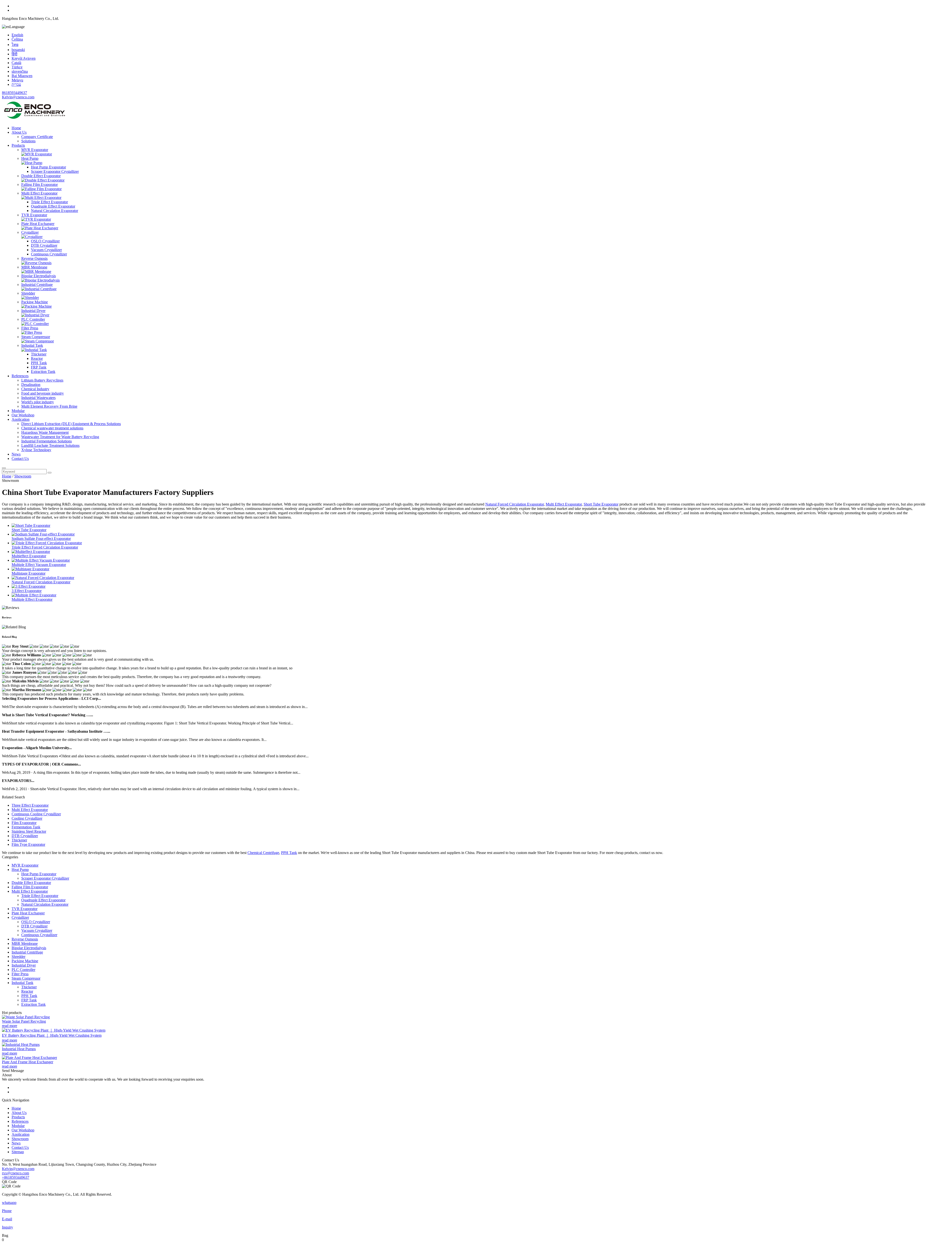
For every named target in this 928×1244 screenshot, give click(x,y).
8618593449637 (14, 93)
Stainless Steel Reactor (29, 831)
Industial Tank (32, 345)
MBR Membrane (34, 267)
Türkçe (17, 67)
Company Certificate (37, 137)
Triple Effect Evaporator (49, 202)
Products (18, 145)
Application (20, 419)
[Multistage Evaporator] (30, 569)
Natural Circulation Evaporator (54, 211)
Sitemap (18, 1152)
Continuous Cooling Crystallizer (36, 814)
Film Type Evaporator (28, 844)
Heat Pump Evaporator (48, 167)
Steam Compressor (35, 337)
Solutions (28, 141)
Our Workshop (23, 415)
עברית (16, 84)
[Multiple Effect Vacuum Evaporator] (41, 560)
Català (16, 63)
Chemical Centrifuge (263, 853)
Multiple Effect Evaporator (32, 599)
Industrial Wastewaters (38, 398)
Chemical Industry (35, 389)
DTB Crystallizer (44, 245)
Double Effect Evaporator (41, 176)
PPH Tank (39, 363)
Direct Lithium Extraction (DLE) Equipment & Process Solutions (71, 424)
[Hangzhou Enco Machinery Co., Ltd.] (34, 120)
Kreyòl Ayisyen (24, 58)
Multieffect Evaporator (29, 556)
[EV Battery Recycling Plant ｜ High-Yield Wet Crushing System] (53, 1030)
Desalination (30, 385)
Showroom (22, 476)
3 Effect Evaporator (27, 591)
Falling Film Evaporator (39, 184)
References (20, 376)
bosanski (18, 50)
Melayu (17, 80)
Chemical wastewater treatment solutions (52, 428)
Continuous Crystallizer (49, 254)
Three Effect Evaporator (30, 805)
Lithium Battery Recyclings (42, 380)
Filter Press (29, 328)
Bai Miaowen (22, 76)
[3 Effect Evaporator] (28, 586)
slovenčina (20, 71)
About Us (19, 132)
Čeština (17, 39)
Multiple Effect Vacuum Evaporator (39, 565)
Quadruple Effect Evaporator (53, 206)
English (17, 35)
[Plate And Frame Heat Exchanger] (29, 1058)
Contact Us (20, 458)
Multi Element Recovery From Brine (49, 406)
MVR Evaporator (34, 150)
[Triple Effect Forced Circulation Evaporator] (47, 543)
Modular (18, 411)
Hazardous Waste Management (45, 432)
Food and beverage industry (42, 393)
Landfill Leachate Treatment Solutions (50, 445)
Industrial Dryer (33, 311)
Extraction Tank (43, 371)
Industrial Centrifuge (37, 284)
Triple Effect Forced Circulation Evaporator (45, 547)
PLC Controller (33, 319)
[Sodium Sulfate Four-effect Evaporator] (43, 534)
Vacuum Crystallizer (46, 250)
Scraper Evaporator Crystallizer (55, 171)
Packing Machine (34, 302)
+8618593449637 (15, 1177)
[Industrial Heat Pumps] (21, 1044)
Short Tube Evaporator (601, 504)
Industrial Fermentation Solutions (46, 441)
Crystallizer (30, 232)
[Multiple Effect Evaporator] (34, 595)
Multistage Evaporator (28, 573)
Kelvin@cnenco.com (18, 97)
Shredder (28, 293)
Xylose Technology (36, 450)
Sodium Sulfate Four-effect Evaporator (41, 538)
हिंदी (14, 54)
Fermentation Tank (26, 827)
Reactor (37, 358)
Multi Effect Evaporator (39, 193)
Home (16, 128)
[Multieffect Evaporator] (31, 552)
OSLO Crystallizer (45, 241)
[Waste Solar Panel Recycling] (26, 1017)
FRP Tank (38, 367)
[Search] (4, 468)
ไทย (15, 45)
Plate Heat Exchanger (37, 224)
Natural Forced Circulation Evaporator (514, 504)
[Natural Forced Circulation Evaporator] (43, 578)
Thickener (38, 354)
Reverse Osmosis (34, 258)
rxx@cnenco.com (15, 1173)
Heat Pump (29, 158)
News (16, 454)
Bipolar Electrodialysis (38, 276)
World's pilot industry (37, 402)
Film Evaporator (24, 823)
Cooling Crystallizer (27, 818)
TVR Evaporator (34, 215)
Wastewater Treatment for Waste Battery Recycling (60, 437)
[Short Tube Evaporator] (31, 525)
